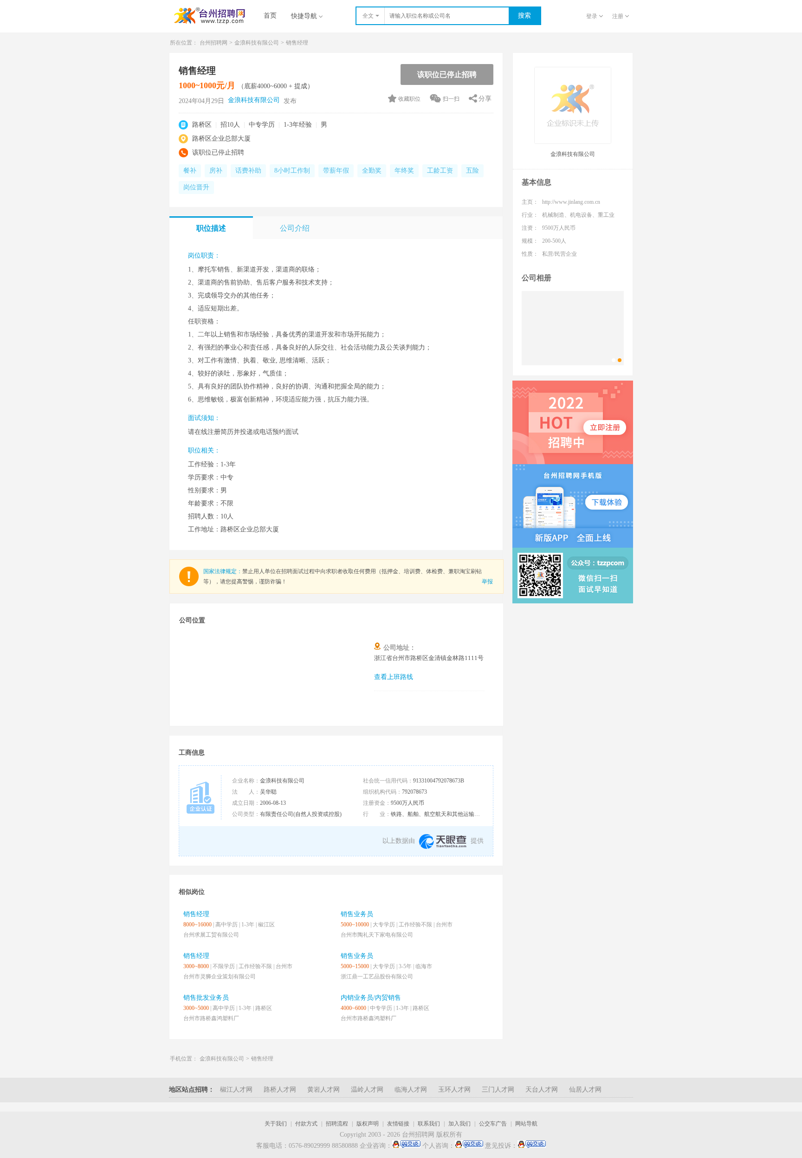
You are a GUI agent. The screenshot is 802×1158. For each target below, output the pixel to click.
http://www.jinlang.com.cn (571, 202)
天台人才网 (541, 1089)
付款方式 (306, 1123)
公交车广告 (493, 1123)
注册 (617, 16)
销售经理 (262, 1058)
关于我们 (276, 1123)
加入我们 (459, 1123)
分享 (485, 98)
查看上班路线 (393, 676)
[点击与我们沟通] (406, 1146)
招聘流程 (337, 1123)
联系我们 (429, 1123)
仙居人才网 (585, 1089)
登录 (591, 16)
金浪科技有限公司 (256, 42)
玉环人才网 (454, 1089)
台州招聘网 (213, 42)
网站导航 (526, 1123)
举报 (487, 581)
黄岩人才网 (323, 1089)
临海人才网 (411, 1089)
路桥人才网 (280, 1089)
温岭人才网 (367, 1089)
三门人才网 (498, 1089)
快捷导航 (304, 16)
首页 (270, 15)
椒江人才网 (236, 1089)
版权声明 (367, 1123)
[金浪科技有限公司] (573, 328)
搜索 (524, 15)
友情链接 (398, 1123)
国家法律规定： (222, 571)
